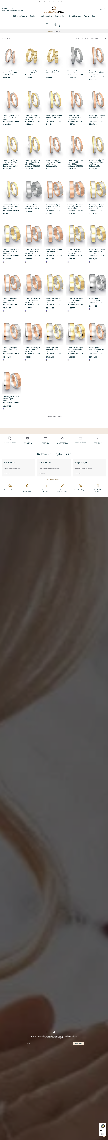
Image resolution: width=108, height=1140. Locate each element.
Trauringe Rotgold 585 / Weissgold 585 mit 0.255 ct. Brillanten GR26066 (96, 350)
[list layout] (76, 38)
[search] (97, 9)
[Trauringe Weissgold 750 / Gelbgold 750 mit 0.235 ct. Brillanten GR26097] (53, 100)
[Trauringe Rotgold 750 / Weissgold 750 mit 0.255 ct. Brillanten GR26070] (11, 332)
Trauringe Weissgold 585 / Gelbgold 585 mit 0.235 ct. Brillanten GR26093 (32, 163)
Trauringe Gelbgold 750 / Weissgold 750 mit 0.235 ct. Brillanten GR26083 (96, 208)
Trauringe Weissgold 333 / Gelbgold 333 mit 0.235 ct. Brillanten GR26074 (75, 301)
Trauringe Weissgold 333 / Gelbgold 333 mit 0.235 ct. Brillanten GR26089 (11, 208)
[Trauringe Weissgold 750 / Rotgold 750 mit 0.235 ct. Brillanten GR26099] (11, 100)
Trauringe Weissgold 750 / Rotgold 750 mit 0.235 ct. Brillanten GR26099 (11, 118)
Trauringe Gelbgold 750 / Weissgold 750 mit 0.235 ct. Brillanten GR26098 (32, 118)
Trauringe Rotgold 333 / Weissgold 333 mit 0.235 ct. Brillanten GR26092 (54, 163)
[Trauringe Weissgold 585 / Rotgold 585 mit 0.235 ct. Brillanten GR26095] (96, 100)
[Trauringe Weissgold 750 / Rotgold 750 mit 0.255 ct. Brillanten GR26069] (32, 332)
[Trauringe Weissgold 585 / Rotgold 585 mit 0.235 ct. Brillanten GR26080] (53, 234)
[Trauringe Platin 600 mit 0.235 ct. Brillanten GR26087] (32, 189)
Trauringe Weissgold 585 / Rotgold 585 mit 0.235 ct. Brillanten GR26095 (97, 118)
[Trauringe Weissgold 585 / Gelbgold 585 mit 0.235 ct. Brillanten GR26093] (32, 145)
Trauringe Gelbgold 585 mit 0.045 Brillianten (32, 73)
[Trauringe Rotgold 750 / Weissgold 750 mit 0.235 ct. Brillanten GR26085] (53, 189)
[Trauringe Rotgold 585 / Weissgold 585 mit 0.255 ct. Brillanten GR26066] (96, 332)
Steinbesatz (9, 462)
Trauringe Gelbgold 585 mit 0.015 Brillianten (53, 73)
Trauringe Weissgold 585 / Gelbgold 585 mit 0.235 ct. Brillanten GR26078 (97, 252)
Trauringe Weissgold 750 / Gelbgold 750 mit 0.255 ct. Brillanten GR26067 (75, 350)
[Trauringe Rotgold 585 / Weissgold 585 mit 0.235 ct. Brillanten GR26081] (32, 234)
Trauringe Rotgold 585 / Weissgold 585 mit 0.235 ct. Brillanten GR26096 (75, 118)
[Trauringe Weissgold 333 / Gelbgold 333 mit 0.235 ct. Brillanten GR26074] (75, 283)
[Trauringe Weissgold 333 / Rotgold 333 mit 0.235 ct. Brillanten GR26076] (32, 283)
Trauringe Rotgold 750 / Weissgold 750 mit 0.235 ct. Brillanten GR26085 (53, 208)
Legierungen (81, 462)
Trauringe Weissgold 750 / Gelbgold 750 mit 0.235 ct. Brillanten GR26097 (54, 118)
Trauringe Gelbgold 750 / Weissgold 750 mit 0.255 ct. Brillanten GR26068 (54, 350)
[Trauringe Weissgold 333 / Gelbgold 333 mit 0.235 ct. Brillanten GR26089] (11, 189)
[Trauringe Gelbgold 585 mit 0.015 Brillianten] (53, 55)
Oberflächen (45, 462)
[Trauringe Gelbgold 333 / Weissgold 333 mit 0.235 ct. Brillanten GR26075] (53, 283)
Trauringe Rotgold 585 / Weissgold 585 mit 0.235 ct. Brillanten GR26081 (32, 252)
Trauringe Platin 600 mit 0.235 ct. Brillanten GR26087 (32, 207)
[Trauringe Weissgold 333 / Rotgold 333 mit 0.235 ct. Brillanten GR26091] (75, 145)
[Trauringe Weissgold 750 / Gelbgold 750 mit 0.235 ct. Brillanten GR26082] (11, 234)
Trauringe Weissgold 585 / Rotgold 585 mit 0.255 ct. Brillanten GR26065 (11, 399)
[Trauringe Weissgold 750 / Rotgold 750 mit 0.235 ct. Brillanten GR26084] (75, 189)
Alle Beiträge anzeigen (53, 479)
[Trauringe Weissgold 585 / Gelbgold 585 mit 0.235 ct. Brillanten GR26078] (96, 234)
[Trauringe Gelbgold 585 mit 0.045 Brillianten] (32, 55)
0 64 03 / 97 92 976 (8, 8)
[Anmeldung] (101, 9)
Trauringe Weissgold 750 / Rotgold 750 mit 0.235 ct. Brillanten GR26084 (75, 208)
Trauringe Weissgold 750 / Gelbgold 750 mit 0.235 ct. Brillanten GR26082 (11, 252)
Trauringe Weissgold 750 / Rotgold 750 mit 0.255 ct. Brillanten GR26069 (32, 350)
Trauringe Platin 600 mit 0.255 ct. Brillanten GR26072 (96, 300)
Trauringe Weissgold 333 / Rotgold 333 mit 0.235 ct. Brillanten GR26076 (32, 301)
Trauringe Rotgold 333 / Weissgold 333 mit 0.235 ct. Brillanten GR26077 (10, 301)
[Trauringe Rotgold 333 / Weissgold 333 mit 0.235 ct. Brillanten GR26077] (11, 283)
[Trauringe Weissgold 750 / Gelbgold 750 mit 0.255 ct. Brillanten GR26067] (75, 332)
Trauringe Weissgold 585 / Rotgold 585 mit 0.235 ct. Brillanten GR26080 (54, 252)
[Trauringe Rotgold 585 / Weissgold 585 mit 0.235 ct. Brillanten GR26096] (75, 100)
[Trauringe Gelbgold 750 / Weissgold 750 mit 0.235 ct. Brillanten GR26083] (96, 189)
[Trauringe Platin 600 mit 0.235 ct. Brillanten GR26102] (75, 55)
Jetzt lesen (6, 473)
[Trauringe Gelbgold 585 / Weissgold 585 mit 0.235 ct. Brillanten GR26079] (75, 234)
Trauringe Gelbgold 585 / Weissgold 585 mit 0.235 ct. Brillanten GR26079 (75, 252)
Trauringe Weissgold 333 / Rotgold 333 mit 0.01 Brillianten (11, 73)
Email (28, 1043)
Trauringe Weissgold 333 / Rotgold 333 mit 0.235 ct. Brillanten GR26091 (75, 163)
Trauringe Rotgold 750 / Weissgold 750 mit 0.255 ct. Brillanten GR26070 (11, 350)
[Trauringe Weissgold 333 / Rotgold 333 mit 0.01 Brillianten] (11, 55)
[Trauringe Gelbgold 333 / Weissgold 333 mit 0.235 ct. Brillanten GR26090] (96, 145)
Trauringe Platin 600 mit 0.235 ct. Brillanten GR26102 (75, 73)
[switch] (102, 1134)
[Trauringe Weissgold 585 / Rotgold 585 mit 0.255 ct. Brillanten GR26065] (11, 381)
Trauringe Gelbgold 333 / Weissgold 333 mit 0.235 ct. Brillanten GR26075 (53, 301)
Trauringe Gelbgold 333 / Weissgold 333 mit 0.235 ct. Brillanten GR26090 (97, 163)
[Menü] (105, 1124)
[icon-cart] (104, 9)
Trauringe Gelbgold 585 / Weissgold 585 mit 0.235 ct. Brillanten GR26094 (11, 163)
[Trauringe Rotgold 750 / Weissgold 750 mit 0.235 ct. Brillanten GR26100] (96, 55)
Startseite (50, 31)
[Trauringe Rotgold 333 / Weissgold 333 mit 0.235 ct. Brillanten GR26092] (53, 145)
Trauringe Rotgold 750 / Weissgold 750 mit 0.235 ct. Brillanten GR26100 (96, 74)
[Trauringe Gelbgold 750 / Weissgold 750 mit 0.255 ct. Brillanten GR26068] (53, 332)
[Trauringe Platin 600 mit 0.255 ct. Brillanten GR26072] (96, 283)
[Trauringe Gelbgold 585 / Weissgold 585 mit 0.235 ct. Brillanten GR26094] (11, 145)
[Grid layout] (78, 38)
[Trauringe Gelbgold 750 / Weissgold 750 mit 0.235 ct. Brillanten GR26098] (32, 100)
